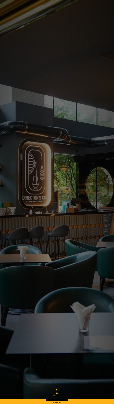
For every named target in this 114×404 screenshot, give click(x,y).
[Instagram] (75, 2)
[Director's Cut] (39, 2)
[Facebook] (74, 2)
